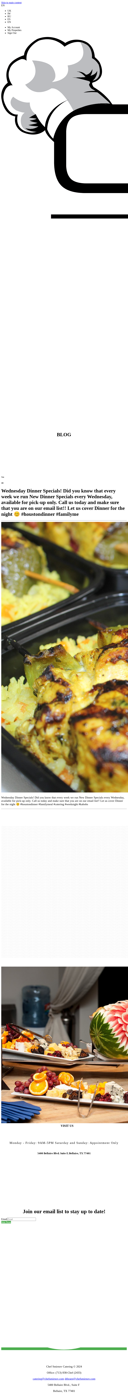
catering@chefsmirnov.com (48, 1378)
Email (4, 1219)
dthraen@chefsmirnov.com (80, 1378)
